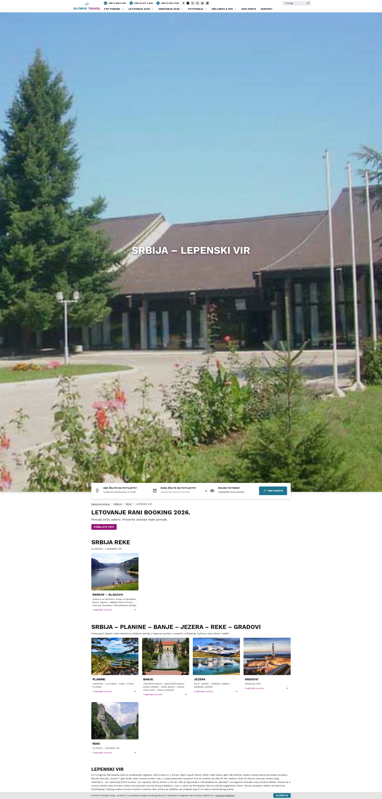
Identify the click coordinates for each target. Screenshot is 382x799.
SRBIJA (118, 504)
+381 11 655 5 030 (117, 3)
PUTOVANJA (196, 8)
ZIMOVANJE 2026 (169, 8)
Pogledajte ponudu (102, 609)
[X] (188, 3)
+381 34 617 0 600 (143, 3)
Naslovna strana (100, 504)
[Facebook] (183, 3)
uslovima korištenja (224, 795)
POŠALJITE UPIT (104, 526)
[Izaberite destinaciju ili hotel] (126, 492)
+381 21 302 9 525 (170, 3)
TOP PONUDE (112, 8)
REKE (129, 504)
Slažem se (282, 795)
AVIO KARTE (248, 8)
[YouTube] (192, 3)
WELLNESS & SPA (223, 8)
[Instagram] (197, 3)
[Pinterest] (207, 3)
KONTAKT (267, 8)
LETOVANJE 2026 (139, 8)
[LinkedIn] (202, 3)
